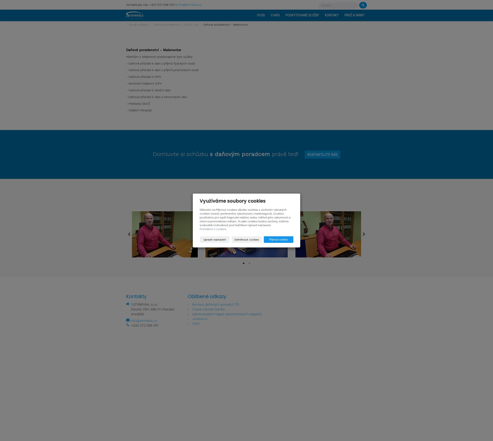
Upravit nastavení (215, 239)
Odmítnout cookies (246, 239)
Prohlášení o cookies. (213, 229)
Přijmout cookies (278, 239)
